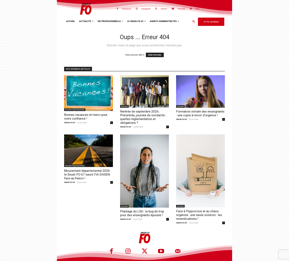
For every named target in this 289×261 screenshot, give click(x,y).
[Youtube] (173, 9)
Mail (197, 9)
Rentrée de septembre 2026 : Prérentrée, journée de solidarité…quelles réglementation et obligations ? (143, 117)
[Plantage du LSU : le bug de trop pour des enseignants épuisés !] (144, 171)
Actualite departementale (74, 110)
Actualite (124, 106)
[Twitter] (156, 9)
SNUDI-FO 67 (69, 122)
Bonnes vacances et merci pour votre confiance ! (85, 116)
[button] (193, 21)
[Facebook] (117, 9)
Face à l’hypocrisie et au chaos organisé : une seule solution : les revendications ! (199, 215)
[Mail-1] (191, 9)
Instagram (146, 9)
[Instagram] (137, 9)
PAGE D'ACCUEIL (155, 55)
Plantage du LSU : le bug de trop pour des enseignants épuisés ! (142, 213)
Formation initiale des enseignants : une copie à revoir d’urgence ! (200, 113)
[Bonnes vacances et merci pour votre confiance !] (88, 93)
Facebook (126, 9)
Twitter (164, 9)
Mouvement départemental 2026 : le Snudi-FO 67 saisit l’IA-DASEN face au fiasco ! (87, 174)
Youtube (181, 9)
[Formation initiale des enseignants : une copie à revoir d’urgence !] (200, 91)
